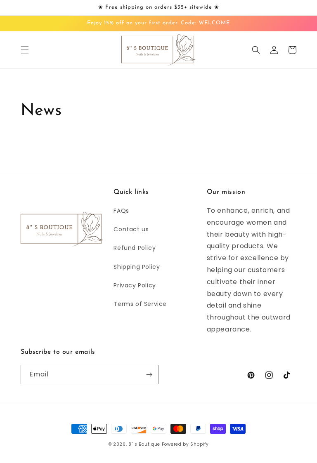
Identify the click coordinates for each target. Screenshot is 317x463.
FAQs (121, 211)
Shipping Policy (137, 267)
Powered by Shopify (185, 444)
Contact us (131, 229)
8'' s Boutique (144, 444)
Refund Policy (135, 248)
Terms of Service (140, 304)
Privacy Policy (135, 285)
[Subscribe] (149, 374)
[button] (25, 50)
